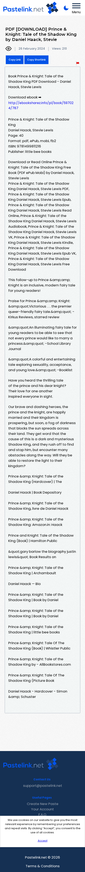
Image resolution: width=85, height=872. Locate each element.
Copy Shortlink (36, 59)
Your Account (42, 809)
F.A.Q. (42, 814)
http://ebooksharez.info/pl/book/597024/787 (40, 105)
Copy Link (15, 59)
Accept (42, 841)
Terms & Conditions (43, 866)
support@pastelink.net (42, 785)
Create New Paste (42, 803)
